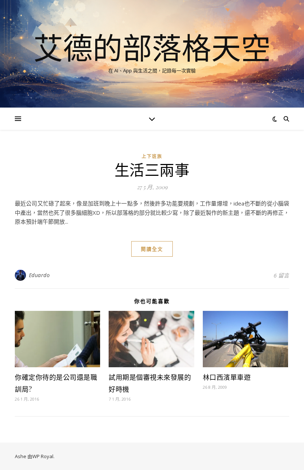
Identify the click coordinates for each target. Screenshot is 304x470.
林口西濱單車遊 (227, 377)
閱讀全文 (152, 249)
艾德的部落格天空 (152, 47)
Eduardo (39, 275)
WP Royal (42, 456)
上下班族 (152, 156)
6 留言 (281, 275)
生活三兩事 (152, 169)
